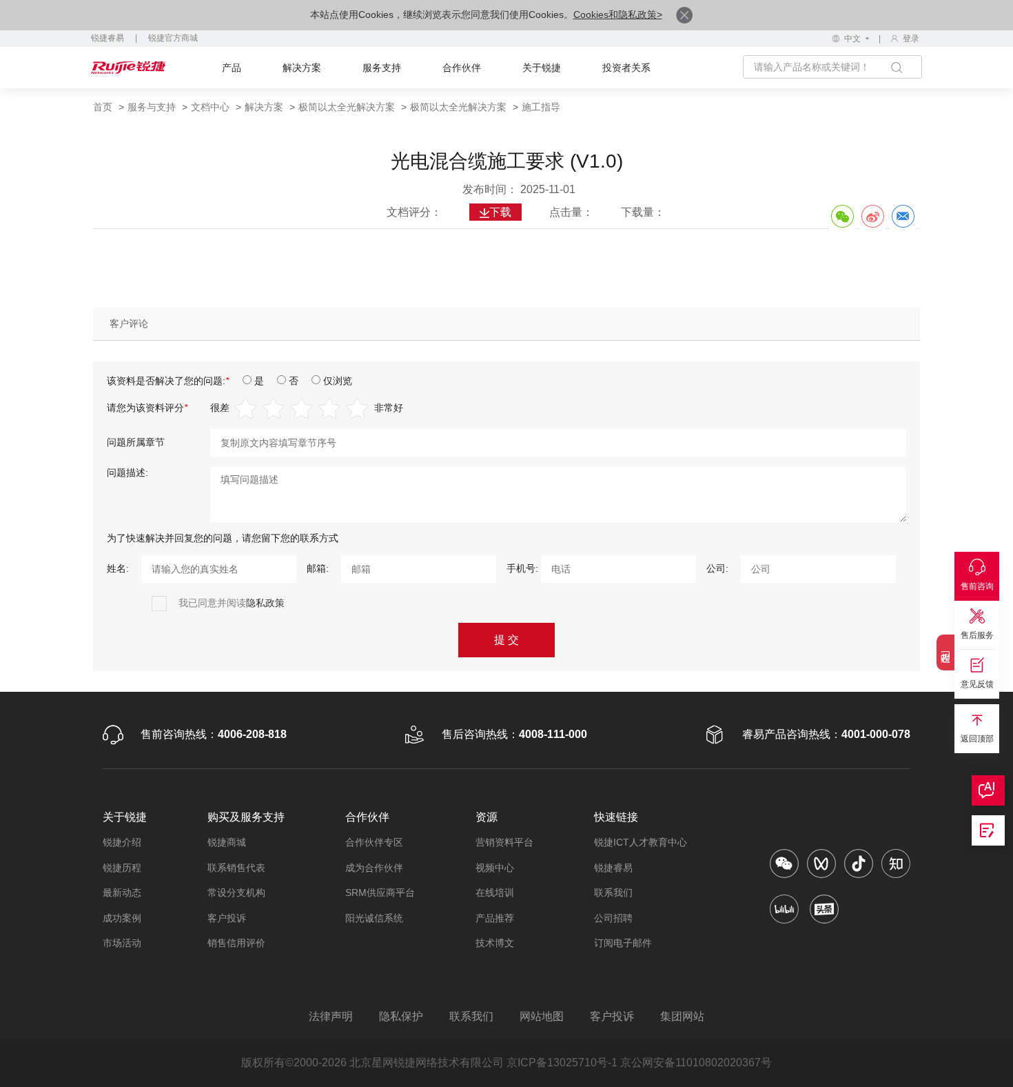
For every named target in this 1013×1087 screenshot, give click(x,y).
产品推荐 (494, 918)
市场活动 (122, 942)
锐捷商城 (226, 842)
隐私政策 (265, 602)
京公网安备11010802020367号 (696, 1062)
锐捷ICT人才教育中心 (640, 842)
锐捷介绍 (122, 842)
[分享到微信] (842, 216)
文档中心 (210, 106)
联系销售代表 (236, 867)
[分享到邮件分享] (903, 216)
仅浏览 (337, 380)
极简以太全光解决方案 (346, 106)
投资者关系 (626, 67)
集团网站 (682, 1016)
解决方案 (302, 67)
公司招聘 (613, 918)
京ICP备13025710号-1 (561, 1062)
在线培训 (494, 892)
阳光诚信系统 (374, 918)
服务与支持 (151, 106)
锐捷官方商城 (173, 38)
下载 (500, 212)
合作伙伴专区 (374, 842)
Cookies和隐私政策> (617, 14)
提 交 (506, 640)
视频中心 (494, 867)
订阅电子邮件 (623, 942)
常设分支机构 (236, 892)
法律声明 (331, 1016)
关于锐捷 (541, 67)
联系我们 (613, 892)
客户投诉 (226, 918)
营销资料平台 (504, 842)
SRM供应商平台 (380, 892)
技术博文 (494, 942)
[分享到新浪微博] (872, 216)
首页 (102, 106)
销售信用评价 (236, 942)
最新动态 (122, 892)
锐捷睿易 (107, 38)
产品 (231, 67)
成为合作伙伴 (374, 867)
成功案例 (122, 918)
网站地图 (542, 1016)
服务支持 (381, 67)
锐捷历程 (122, 867)
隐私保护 (401, 1016)
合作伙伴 (461, 67)
